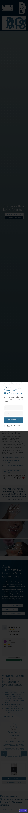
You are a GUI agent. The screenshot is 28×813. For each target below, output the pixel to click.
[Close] (25, 385)
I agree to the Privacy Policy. (13, 426)
